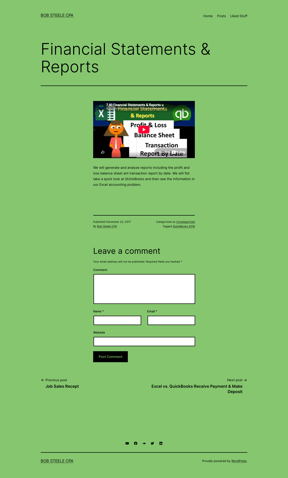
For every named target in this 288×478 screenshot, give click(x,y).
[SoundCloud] (144, 443)
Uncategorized (185, 221)
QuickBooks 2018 (184, 226)
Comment (100, 270)
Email (152, 311)
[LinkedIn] (161, 443)
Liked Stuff (238, 16)
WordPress (238, 461)
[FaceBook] (135, 443)
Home (208, 16)
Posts (221, 16)
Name (98, 311)
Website (99, 332)
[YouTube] (127, 443)
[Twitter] (152, 443)
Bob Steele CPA (57, 15)
